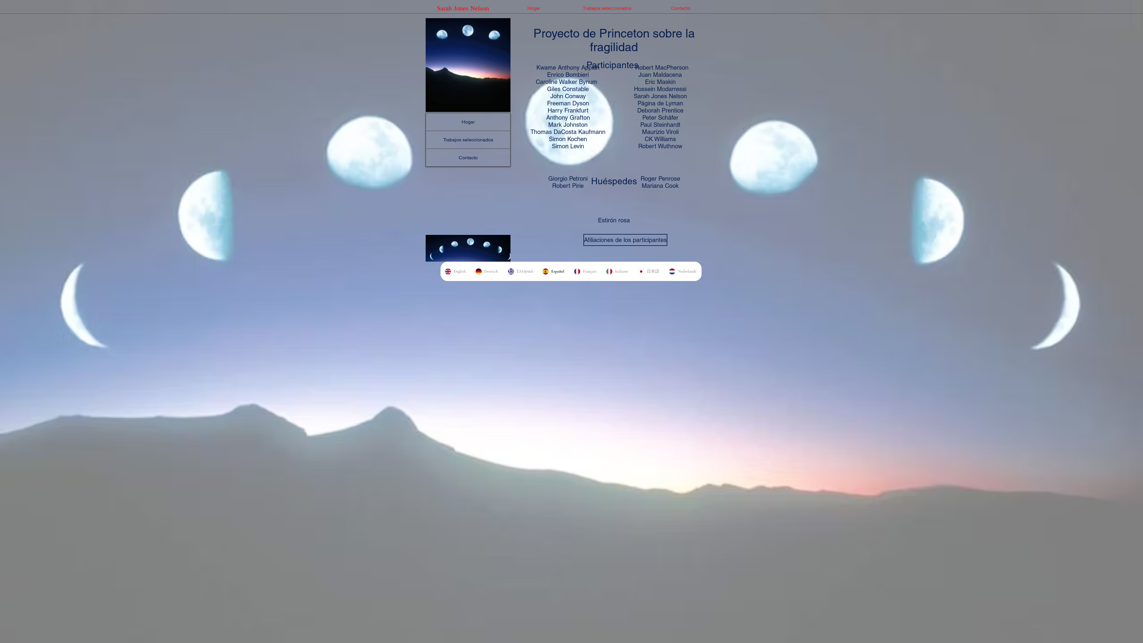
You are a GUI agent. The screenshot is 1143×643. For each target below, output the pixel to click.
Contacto (468, 157)
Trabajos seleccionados (468, 140)
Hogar (468, 122)
